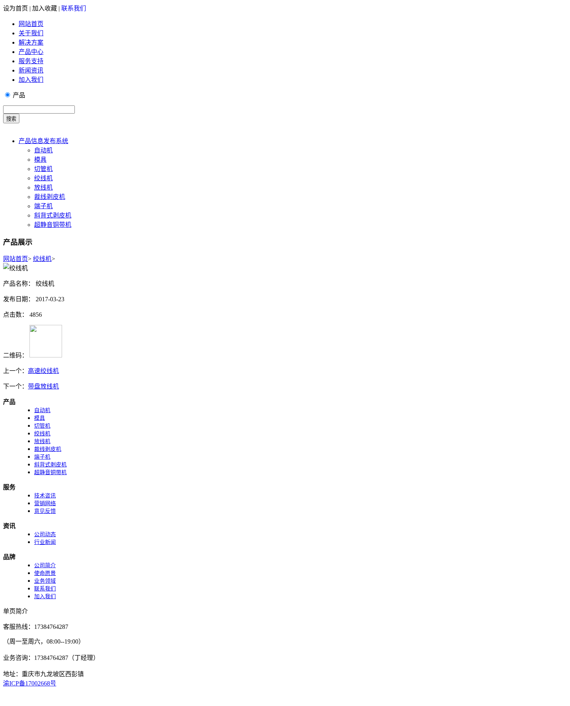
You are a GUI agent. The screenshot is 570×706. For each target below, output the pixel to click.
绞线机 (43, 178)
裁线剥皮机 (49, 196)
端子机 (43, 206)
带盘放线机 (43, 386)
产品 (19, 95)
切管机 (43, 169)
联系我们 (73, 8)
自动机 (43, 150)
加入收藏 (44, 8)
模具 (40, 159)
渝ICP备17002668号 (29, 683)
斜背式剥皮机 (52, 215)
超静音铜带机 (52, 224)
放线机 (43, 187)
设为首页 (15, 8)
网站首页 (15, 258)
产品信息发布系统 (43, 141)
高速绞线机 (43, 371)
